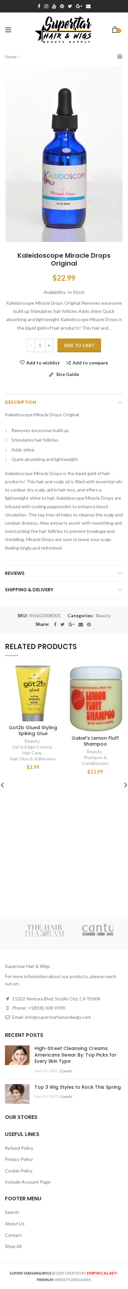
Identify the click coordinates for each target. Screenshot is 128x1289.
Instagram (46, 6)
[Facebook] (55, 624)
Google (79, 6)
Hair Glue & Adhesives (33, 758)
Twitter (70, 6)
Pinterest (62, 6)
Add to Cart (79, 345)
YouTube (54, 6)
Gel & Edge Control (32, 747)
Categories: (81, 615)
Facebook (39, 6)
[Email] (80, 624)
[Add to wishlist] (51, 674)
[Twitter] (62, 624)
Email (88, 6)
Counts (66, 1070)
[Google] (71, 624)
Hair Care (31, 752)
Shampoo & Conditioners (95, 760)
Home (10, 56)
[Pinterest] (89, 624)
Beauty (103, 615)
